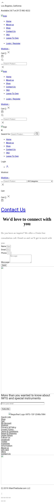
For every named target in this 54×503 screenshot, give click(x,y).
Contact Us (11, 31)
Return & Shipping (9, 433)
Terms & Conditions (9, 431)
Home (8, 21)
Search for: (5, 134)
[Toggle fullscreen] (7, 497)
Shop (8, 28)
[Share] (5, 497)
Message (5, 262)
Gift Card (5, 450)
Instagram (5, 443)
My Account (6, 423)
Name (4, 246)
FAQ (8, 35)
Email (3, 249)
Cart (3, 421)
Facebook (5, 439)
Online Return (7, 435)
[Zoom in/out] (10, 497)
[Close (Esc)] (2, 497)
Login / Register (13, 43)
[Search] (37, 134)
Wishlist (4, 425)
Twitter (4, 441)
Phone (4, 253)
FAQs (3, 452)
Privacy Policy (7, 429)
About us (10, 25)
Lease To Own (12, 38)
